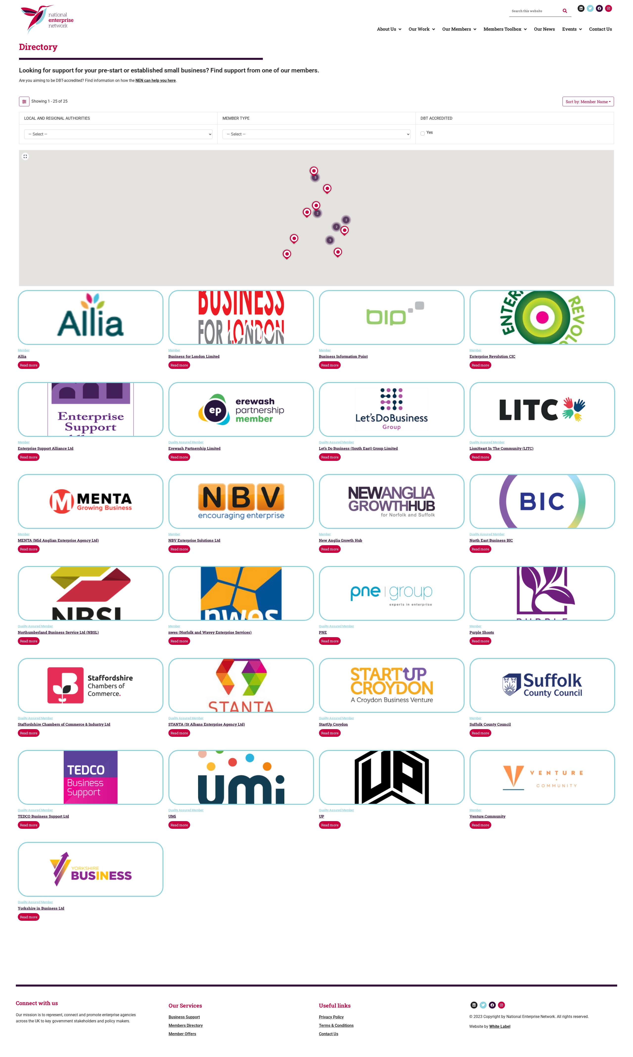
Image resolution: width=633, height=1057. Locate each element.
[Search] (564, 11)
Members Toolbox (502, 29)
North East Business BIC (491, 540)
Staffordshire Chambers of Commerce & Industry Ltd (64, 724)
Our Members (456, 29)
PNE (323, 632)
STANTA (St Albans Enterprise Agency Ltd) (206, 724)
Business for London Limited (194, 356)
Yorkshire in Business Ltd (41, 908)
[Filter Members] (24, 101)
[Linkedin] (581, 8)
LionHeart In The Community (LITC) (501, 448)
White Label (499, 1026)
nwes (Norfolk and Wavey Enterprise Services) (209, 632)
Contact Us (600, 29)
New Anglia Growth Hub (340, 540)
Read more (28, 365)
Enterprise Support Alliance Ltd (45, 448)
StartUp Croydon (333, 724)
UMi (172, 816)
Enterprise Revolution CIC (492, 356)
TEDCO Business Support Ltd (43, 816)
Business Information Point (343, 356)
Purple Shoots (482, 632)
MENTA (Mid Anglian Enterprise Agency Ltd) (58, 540)
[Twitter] (590, 8)
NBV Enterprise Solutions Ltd (194, 540)
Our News (544, 29)
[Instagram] (608, 8)
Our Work (419, 29)
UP (321, 816)
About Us (386, 29)
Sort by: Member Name (587, 101)
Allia (22, 356)
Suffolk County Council (490, 724)
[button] (330, 240)
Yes (430, 133)
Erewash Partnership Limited (194, 448)
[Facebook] (599, 8)
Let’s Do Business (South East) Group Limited (358, 448)
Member (24, 350)
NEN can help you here (156, 80)
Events (569, 29)
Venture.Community (487, 816)
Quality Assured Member (185, 442)
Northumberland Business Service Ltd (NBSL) (58, 632)
